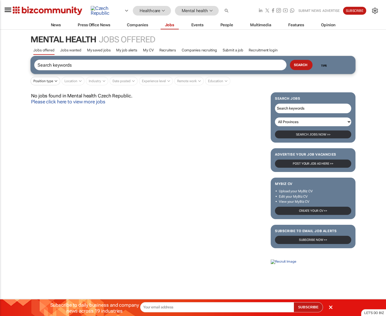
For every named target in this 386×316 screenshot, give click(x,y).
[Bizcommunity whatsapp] (292, 11)
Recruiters (167, 50)
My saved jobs (99, 50)
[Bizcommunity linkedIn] (260, 11)
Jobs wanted (70, 50)
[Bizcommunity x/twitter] (267, 11)
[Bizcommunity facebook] (273, 11)
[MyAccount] (375, 11)
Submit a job (233, 50)
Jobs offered (44, 50)
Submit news (309, 10)
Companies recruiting (199, 50)
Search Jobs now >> (313, 134)
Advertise (331, 10)
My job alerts (126, 50)
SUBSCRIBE (308, 307)
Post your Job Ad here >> (313, 163)
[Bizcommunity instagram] (278, 11)
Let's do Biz (374, 313)
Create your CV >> (313, 211)
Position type (43, 81)
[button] (227, 10)
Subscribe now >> (313, 240)
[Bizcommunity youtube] (285, 11)
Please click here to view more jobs (68, 101)
